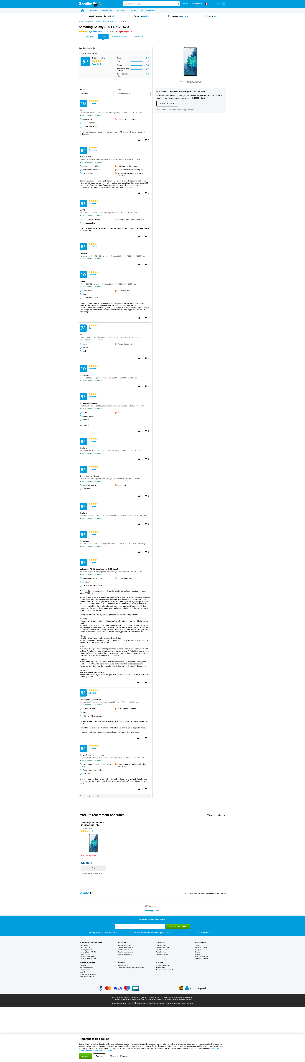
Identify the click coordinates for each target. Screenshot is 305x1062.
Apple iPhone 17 (85, 945)
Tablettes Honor (161, 952)
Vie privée (131, 1003)
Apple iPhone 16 (85, 948)
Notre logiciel (160, 968)
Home (81, 22)
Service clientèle (147, 10)
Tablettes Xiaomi (161, 950)
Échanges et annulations (88, 974)
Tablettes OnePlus (162, 954)
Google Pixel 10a (85, 954)
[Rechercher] (178, 4)
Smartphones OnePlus (125, 950)
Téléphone (93, 10)
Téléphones (123, 943)
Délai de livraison (85, 970)
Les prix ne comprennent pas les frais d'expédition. (177, 997)
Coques (197, 945)
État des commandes (86, 968)
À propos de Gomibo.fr (119, 1003)
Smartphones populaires (91, 943)
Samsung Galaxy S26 (86, 950)
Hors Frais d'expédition (194, 81)
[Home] (82, 10)
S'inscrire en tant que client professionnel (131, 968)
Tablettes (121, 10)
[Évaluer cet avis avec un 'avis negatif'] (146, 140)
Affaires (132, 10)
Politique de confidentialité (164, 970)
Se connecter (197, 4)
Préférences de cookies (156, 1003)
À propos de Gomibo (163, 965)
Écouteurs (198, 952)
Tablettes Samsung (162, 948)
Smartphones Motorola (125, 952)
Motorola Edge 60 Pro (87, 956)
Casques (197, 954)
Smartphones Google (125, 954)
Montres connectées (201, 956)
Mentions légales (142, 1003)
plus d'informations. (185, 999)
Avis (124, 22)
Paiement (83, 965)
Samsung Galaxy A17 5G (88, 958)
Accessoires (107, 10)
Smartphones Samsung (125, 948)
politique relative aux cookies (101, 1050)
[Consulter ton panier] (223, 4)
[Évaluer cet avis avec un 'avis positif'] (139, 140)
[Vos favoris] (217, 4)
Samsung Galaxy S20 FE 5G (111, 22)
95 (98, 796)
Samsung (97, 22)
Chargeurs (198, 950)
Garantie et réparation (87, 976)
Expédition (83, 972)
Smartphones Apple (124, 945)
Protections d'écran (201, 948)
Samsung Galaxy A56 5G (88, 952)
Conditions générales (173, 1003)
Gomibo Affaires (123, 965)
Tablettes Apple (161, 945)
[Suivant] (148, 796)
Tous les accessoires (201, 958)
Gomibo (159, 963)
